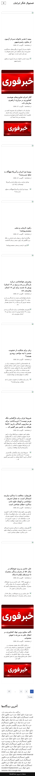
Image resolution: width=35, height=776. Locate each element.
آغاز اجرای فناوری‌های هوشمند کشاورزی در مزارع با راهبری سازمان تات (19, 100)
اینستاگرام (13, 757)
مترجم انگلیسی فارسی (14, 725)
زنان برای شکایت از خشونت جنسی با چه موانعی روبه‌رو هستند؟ (20, 353)
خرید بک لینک (23, 720)
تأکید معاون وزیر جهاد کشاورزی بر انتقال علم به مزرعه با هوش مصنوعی (17, 635)
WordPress (12, 774)
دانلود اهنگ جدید (15, 717)
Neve (24, 774)
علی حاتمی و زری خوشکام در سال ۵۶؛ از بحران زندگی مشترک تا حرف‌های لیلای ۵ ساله (18, 572)
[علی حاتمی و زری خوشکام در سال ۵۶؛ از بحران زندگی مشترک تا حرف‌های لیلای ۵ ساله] (17, 553)
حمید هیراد (28, 715)
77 (9, 691)
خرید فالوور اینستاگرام (9, 723)
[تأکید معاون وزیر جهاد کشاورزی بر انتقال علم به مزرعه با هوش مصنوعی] (17, 617)
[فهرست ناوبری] (3, 3)
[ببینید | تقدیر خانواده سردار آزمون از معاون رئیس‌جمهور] (17, 24)
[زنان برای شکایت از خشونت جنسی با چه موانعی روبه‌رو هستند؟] (17, 335)
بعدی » (30, 697)
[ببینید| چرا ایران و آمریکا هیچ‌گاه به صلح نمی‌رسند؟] (17, 157)
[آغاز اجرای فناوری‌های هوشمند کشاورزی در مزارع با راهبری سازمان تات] (17, 82)
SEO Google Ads (14, 770)
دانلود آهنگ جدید (19, 715)
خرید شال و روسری (8, 733)
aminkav (27, 45)
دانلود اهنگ (17, 746)
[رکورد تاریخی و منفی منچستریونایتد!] (17, 212)
